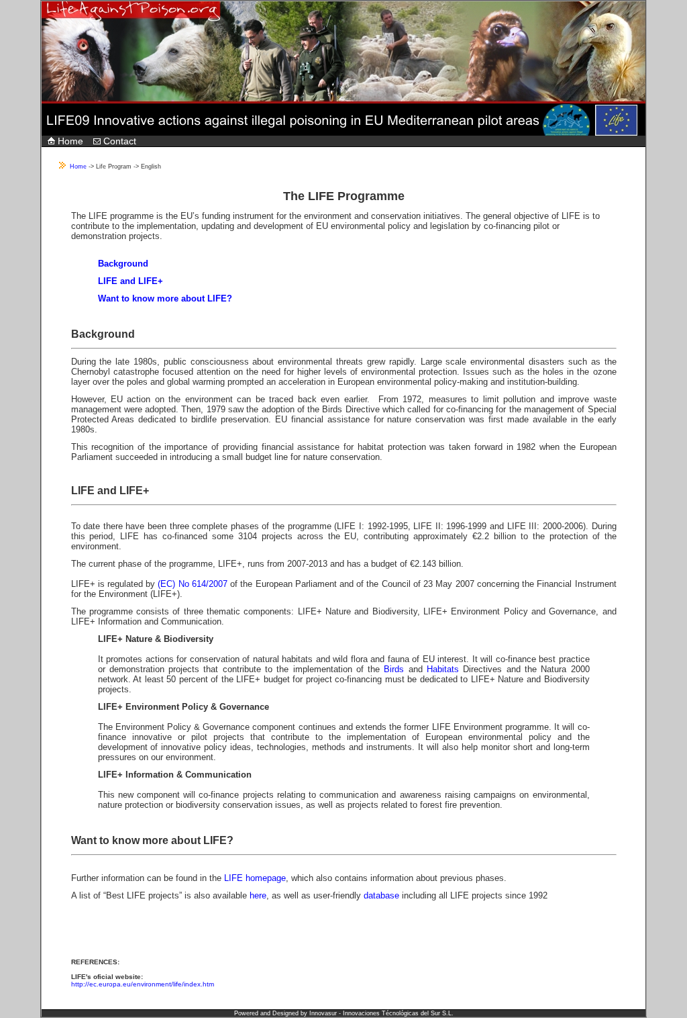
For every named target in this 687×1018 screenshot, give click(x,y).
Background (123, 264)
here (258, 895)
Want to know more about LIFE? (165, 298)
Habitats (441, 669)
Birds (394, 669)
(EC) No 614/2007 (192, 584)
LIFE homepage (255, 878)
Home (69, 141)
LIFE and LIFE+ (130, 281)
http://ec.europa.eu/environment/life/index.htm (142, 984)
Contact (118, 141)
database (381, 895)
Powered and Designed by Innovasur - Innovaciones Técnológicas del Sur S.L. (344, 1013)
